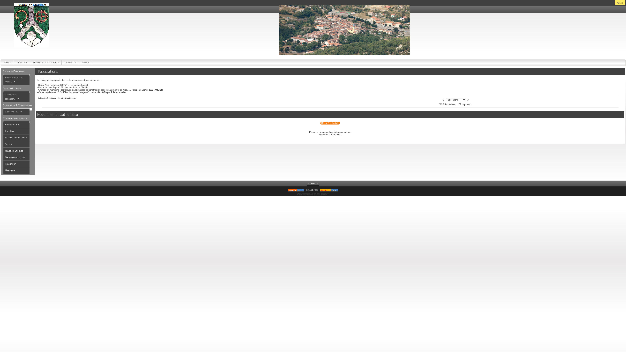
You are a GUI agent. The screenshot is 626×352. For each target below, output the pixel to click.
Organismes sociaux (15, 157)
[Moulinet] (344, 54)
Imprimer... (466, 104)
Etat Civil (10, 131)
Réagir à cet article (330, 123)
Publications (48, 71)
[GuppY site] (313, 186)
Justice (8, 144)
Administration (12, 124)
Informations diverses (16, 137)
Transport (10, 163)
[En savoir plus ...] (329, 190)
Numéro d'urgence (14, 150)
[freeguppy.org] (296, 190)
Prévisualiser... (449, 104)
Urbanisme (10, 170)
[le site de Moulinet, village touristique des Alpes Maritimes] (31, 46)
